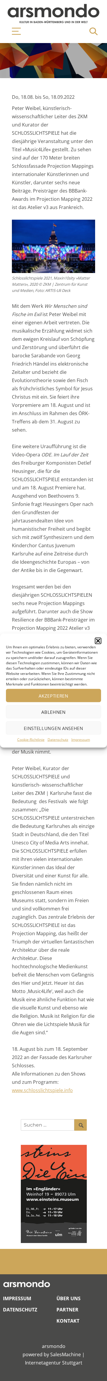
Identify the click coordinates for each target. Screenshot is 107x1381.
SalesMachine (65, 1354)
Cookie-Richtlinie (31, 739)
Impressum (80, 739)
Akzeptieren (53, 695)
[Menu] (13, 31)
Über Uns (68, 1298)
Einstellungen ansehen (53, 728)
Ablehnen (53, 712)
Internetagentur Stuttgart (53, 1362)
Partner (67, 1309)
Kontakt (67, 1321)
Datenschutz (58, 739)
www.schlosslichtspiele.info (42, 1090)
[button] (98, 641)
